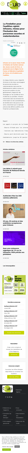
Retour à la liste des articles (14, 141)
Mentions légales (19, 391)
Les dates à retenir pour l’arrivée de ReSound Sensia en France (14, 170)
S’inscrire (14, 354)
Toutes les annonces (14, 332)
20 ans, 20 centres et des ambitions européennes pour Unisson (13, 223)
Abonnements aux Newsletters (20, 415)
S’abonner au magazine (7, 409)
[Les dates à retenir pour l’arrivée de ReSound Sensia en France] (14, 152)
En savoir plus (15, 443)
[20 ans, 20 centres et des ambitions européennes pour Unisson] (14, 205)
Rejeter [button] (17, 446)
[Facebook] (5, 397)
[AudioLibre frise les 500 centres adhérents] (14, 179)
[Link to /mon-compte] (25, 4)
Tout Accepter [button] (6, 449)
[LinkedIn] (11, 397)
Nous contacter (19, 409)
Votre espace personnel (7, 422)
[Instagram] (9, 397)
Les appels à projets (10, 124)
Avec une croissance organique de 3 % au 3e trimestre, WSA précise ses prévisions (13, 251)
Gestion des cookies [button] (7, 446)
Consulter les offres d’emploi (7, 415)
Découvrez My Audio (20, 422)
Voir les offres (14, 377)
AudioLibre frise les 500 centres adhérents (12, 197)
